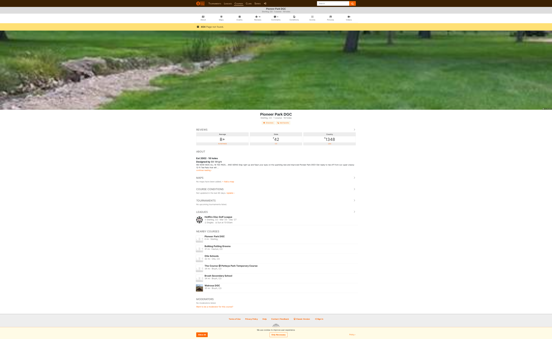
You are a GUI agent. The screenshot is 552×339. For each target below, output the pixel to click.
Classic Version (303, 319)
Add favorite (284, 123)
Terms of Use (235, 319)
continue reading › (204, 170)
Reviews (201, 129)
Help (264, 319)
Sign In (320, 319)
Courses (239, 3)
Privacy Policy (251, 319)
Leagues (228, 3)
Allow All (202, 335)
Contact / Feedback (280, 319)
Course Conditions (210, 189)
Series (257, 3)
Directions (269, 123)
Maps (199, 177)
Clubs (249, 3)
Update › (231, 193)
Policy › (352, 335)
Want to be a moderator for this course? (214, 307)
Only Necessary (278, 335)
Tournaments (214, 3)
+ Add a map (228, 181)
